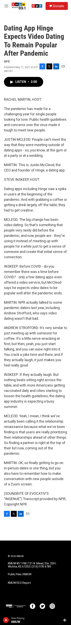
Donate (58, 6)
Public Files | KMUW (19, 574)
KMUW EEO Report (19, 582)
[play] (6, 620)
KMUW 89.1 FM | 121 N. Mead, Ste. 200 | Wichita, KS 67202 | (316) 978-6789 (32, 565)
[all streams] (66, 620)
